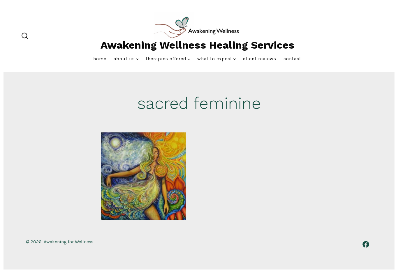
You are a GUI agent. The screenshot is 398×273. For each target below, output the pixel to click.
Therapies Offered (166, 58)
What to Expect (214, 58)
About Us (124, 58)
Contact (292, 58)
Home (99, 58)
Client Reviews (259, 58)
